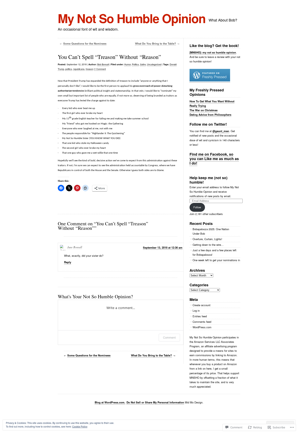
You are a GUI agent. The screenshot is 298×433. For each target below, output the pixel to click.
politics (68, 69)
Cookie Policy (79, 426)
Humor (127, 64)
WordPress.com (202, 327)
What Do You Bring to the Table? (155, 43)
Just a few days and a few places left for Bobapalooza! (214, 252)
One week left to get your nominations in (216, 260)
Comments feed (202, 322)
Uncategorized (154, 64)
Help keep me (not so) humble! (208, 180)
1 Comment (100, 69)
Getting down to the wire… (208, 245)
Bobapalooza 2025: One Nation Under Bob (211, 231)
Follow (197, 207)
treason (89, 69)
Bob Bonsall (103, 64)
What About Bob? (223, 19)
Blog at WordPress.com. (110, 402)
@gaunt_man (220, 131)
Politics (135, 64)
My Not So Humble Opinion (132, 18)
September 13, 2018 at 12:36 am (162, 247)
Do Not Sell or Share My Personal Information (155, 402)
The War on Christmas (204, 110)
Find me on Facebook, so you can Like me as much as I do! (214, 159)
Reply (67, 262)
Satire (143, 64)
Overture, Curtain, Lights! (207, 239)
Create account (201, 305)
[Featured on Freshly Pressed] (210, 80)
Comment (169, 337)
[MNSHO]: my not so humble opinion (213, 52)
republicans (79, 69)
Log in (196, 310)
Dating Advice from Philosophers (210, 115)
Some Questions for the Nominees (84, 43)
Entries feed (200, 316)
